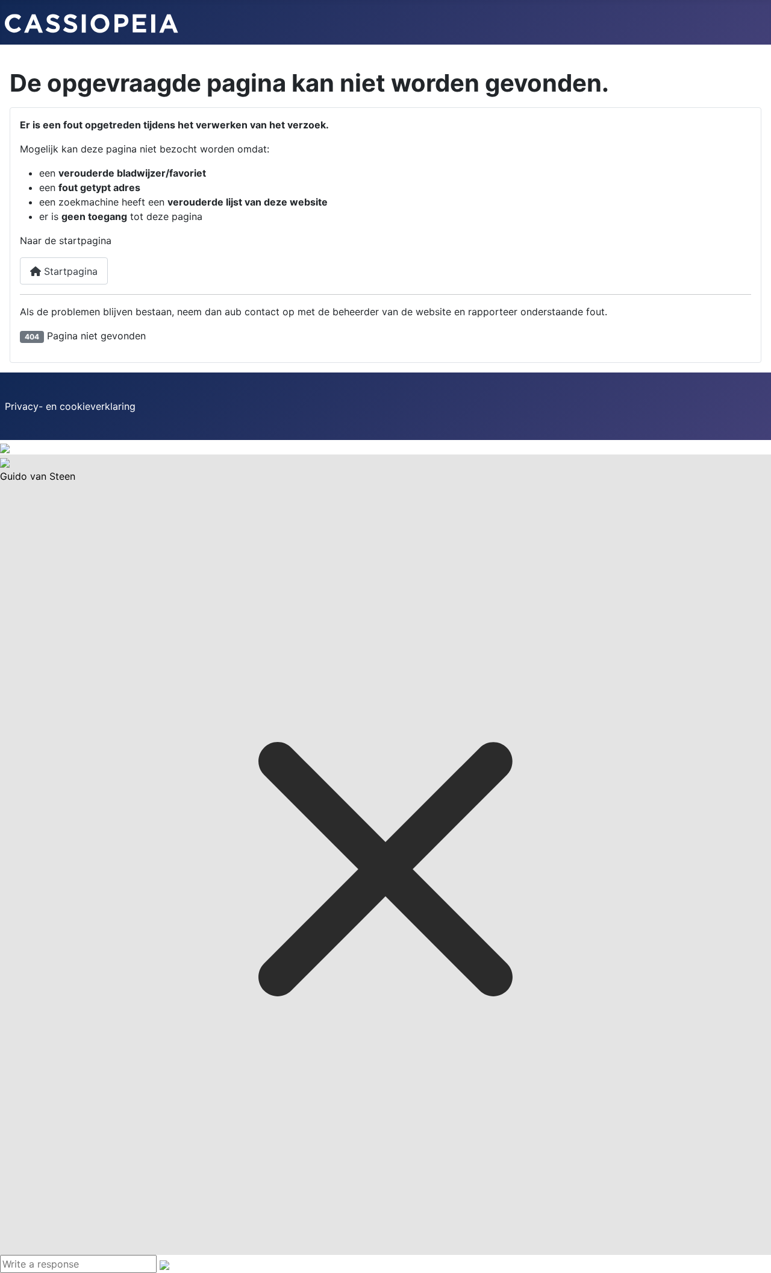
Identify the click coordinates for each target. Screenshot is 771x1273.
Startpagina (69, 271)
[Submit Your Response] (164, 1264)
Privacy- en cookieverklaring (70, 406)
